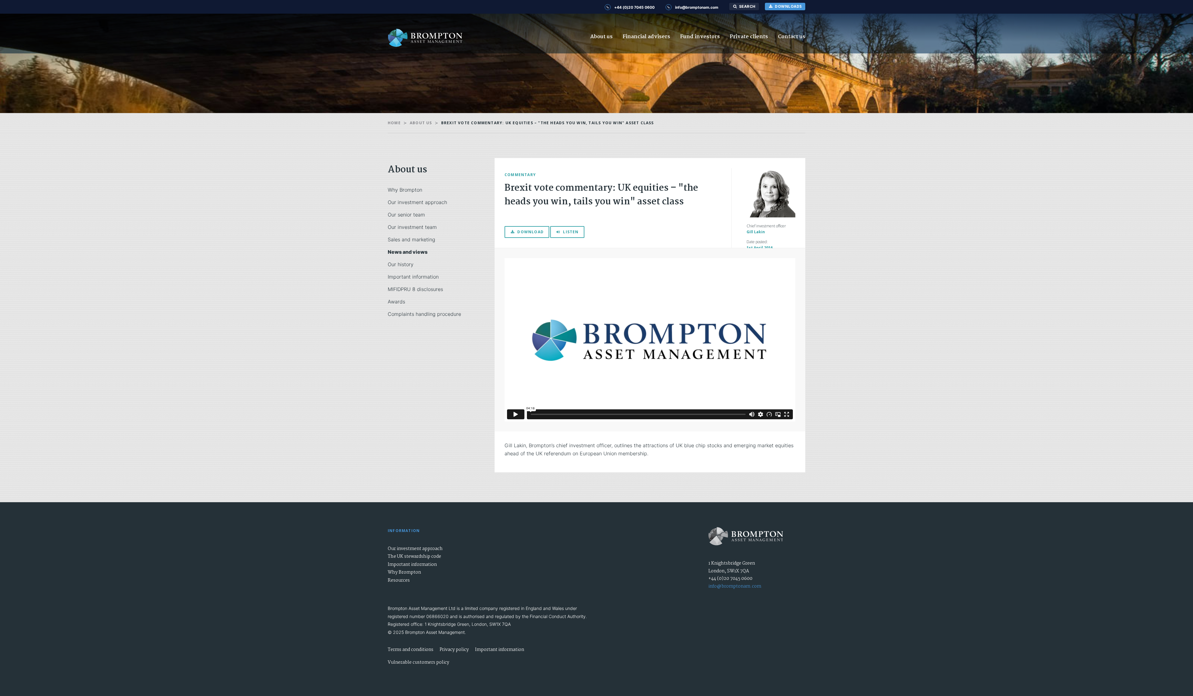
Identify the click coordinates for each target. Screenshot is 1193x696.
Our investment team (412, 227)
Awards (396, 301)
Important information (413, 277)
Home (394, 122)
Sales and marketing (411, 239)
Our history (401, 264)
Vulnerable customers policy (418, 662)
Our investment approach (417, 202)
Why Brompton (405, 190)
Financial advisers (646, 37)
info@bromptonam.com (734, 586)
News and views (407, 252)
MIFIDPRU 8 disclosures (415, 289)
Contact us (791, 37)
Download (530, 231)
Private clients (749, 37)
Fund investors (700, 37)
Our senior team (406, 215)
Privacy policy (454, 649)
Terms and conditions (410, 649)
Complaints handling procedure (424, 314)
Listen (570, 231)
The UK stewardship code (414, 556)
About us (601, 37)
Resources (399, 580)
